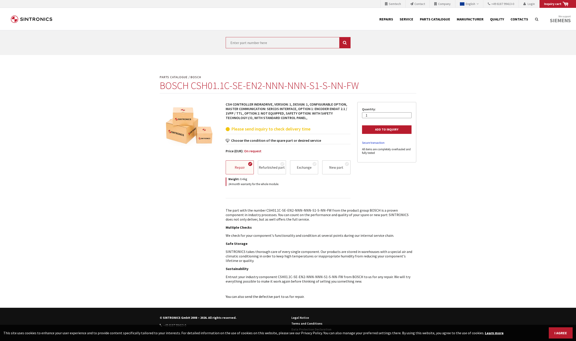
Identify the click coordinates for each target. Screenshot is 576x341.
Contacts (519, 19)
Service (406, 19)
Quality (497, 19)
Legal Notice (300, 318)
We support (560, 19)
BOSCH (196, 77)
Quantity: (369, 109)
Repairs (386, 19)
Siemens (560, 20)
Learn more (494, 333)
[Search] (536, 19)
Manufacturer (470, 19)
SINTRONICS (31, 19)
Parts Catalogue (435, 19)
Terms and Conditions (306, 323)
